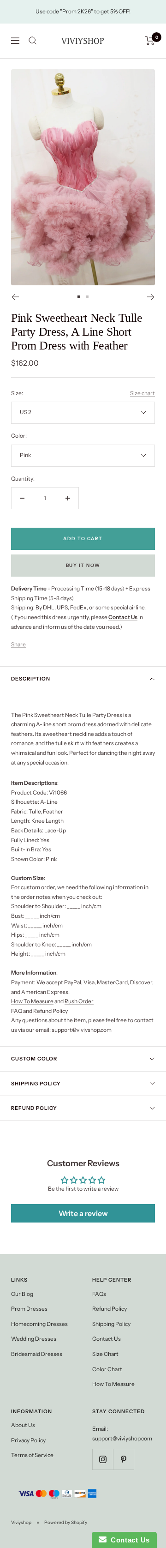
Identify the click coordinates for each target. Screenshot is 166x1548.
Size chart (142, 393)
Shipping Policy (36, 1083)
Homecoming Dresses (39, 1323)
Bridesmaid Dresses (36, 1353)
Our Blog (22, 1293)
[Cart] (150, 40)
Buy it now (83, 565)
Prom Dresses (29, 1308)
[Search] (33, 40)
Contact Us (106, 1338)
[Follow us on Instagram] (102, 1459)
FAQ (16, 1010)
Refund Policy (50, 1010)
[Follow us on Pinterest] (123, 1459)
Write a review (83, 1213)
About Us (23, 1425)
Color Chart (107, 1369)
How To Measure (32, 1001)
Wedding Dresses (33, 1338)
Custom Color (34, 1058)
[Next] (151, 297)
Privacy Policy (28, 1440)
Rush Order (79, 1001)
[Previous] (15, 297)
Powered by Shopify (65, 1522)
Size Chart (105, 1353)
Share (18, 644)
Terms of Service (32, 1455)
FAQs (99, 1293)
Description (30, 678)
